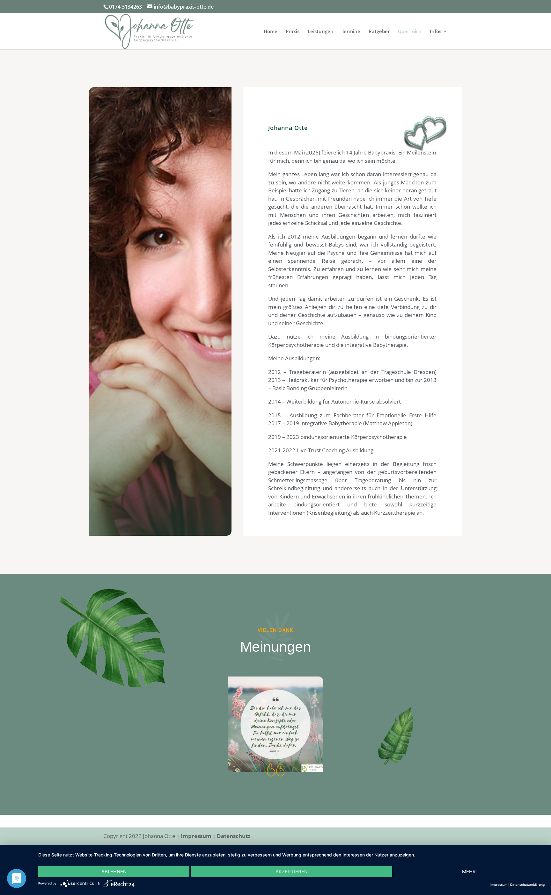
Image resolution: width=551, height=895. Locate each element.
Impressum (196, 836)
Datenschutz (233, 836)
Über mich (410, 31)
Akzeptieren (292, 872)
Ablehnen (114, 872)
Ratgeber (379, 31)
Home (270, 31)
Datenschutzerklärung (527, 884)
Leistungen (321, 31)
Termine (351, 31)
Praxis (292, 31)
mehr (469, 872)
